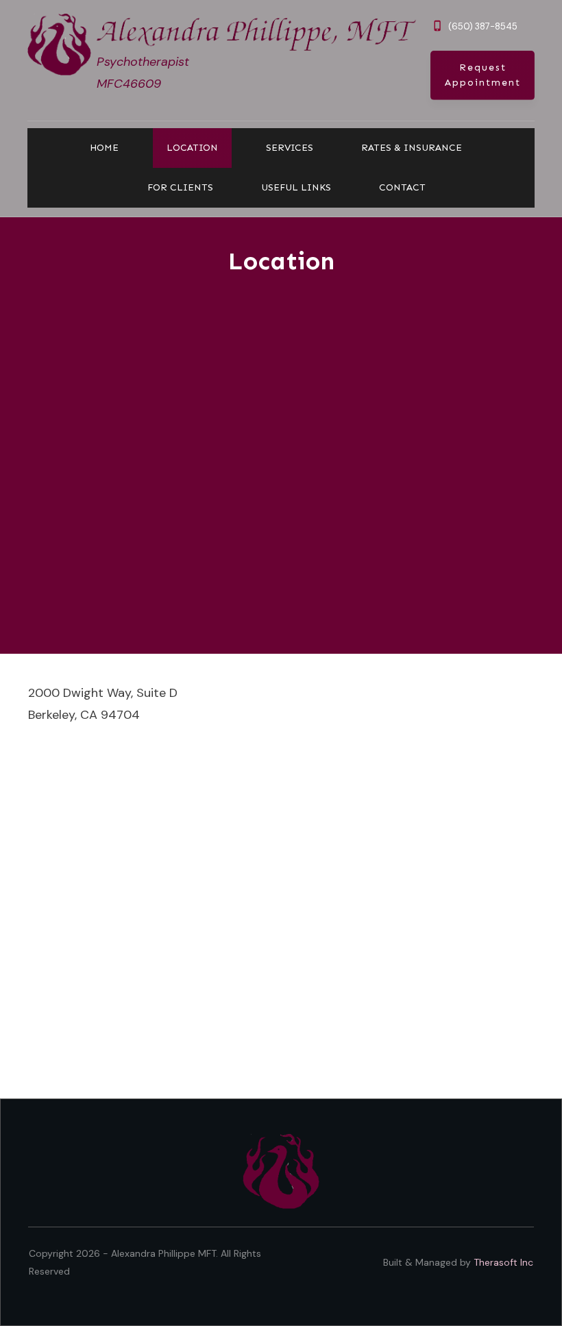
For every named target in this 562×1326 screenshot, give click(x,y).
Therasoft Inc (503, 1262)
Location (281, 260)
